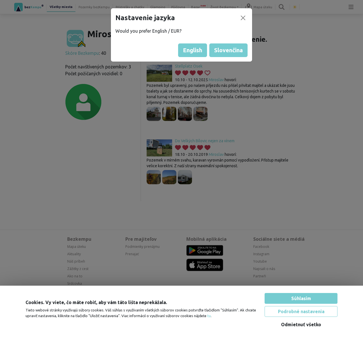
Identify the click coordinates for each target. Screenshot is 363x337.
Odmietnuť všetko (301, 324)
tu (209, 316)
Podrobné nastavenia (301, 311)
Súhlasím (301, 298)
